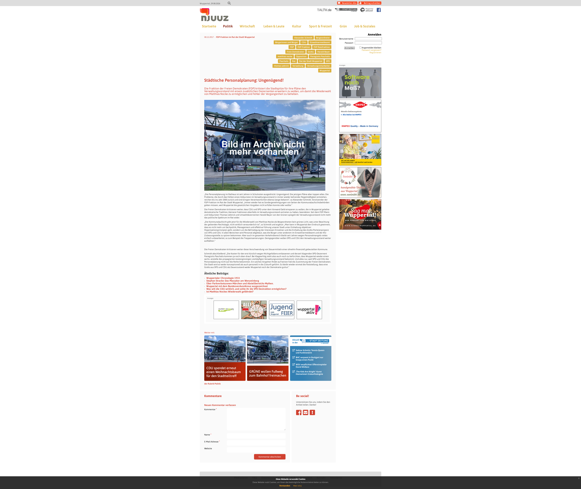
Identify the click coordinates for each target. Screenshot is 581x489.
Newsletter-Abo (349, 3)
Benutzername (346, 39)
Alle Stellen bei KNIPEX (351, 114)
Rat (293, 61)
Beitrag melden (312, 412)
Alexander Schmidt (303, 37)
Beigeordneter (323, 37)
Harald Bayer (323, 52)
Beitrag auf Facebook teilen (298, 412)
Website (208, 448)
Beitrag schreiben (372, 3)
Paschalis (283, 61)
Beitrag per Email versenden (305, 412)
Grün (343, 26)
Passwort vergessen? (371, 50)
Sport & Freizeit (320, 26)
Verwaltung (297, 66)
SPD (328, 61)
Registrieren (375, 52)
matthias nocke (285, 56)
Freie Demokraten (295, 52)
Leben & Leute (273, 26)
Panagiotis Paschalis (320, 56)
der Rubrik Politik (212, 383)
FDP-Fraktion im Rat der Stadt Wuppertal (235, 37)
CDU (304, 42)
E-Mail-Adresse (212, 441)
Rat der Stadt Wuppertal (310, 61)
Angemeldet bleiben (371, 47)
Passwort (349, 43)
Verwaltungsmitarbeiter (318, 66)
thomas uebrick (281, 66)
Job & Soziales (364, 26)
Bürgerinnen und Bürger (286, 42)
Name (207, 434)
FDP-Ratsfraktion (322, 47)
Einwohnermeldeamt (320, 42)
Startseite (209, 26)
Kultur (296, 26)
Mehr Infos (297, 486)
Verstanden (284, 485)
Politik (228, 26)
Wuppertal (325, 70)
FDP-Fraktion (304, 47)
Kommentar (210, 409)
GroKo (311, 52)
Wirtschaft (247, 26)
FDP (292, 47)
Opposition (301, 56)
